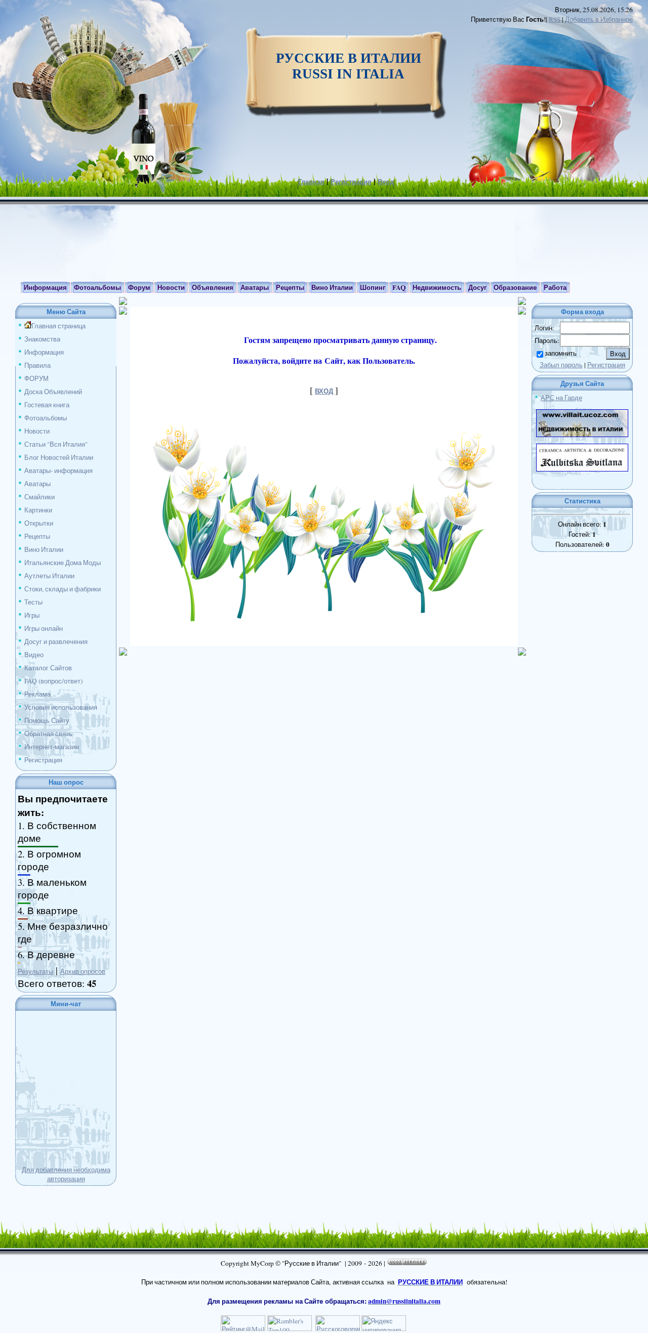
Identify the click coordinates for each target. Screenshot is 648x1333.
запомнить (561, 353)
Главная (311, 182)
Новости (37, 431)
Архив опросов (82, 971)
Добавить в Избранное (599, 19)
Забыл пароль (561, 364)
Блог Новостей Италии (58, 457)
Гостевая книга (46, 404)
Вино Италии (43, 549)
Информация (44, 352)
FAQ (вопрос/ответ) (53, 680)
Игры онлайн (43, 628)
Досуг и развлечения (56, 641)
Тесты (33, 602)
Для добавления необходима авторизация (66, 1174)
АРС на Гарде (561, 397)
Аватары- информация (58, 470)
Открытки (38, 523)
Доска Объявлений (53, 391)
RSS (554, 19)
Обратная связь (48, 733)
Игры (31, 615)
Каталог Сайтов (48, 667)
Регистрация (351, 182)
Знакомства (42, 338)
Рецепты (37, 536)
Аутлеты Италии (49, 575)
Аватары (37, 483)
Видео (34, 654)
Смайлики (39, 496)
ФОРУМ (36, 378)
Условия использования (60, 707)
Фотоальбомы (45, 417)
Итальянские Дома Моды (62, 562)
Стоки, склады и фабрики (62, 588)
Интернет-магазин (51, 746)
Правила (37, 365)
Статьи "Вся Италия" (56, 444)
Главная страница (58, 325)
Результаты (35, 971)
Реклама (37, 694)
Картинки (38, 509)
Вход (386, 182)
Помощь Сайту (46, 720)
